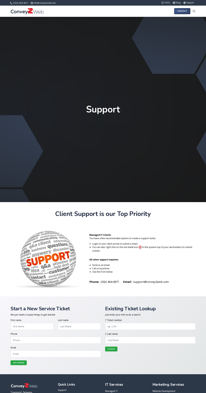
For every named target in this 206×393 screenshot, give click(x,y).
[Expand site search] (193, 11)
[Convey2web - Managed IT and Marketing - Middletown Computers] (27, 11)
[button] (48, 259)
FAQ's (167, 2)
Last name (63, 320)
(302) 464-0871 (19, 2)
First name (16, 320)
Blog (178, 2)
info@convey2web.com (43, 2)
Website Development (163, 391)
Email (13, 347)
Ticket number (113, 320)
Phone (14, 333)
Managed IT (111, 391)
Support (190, 2)
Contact (182, 11)
